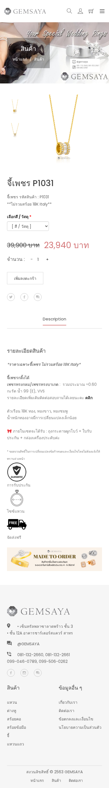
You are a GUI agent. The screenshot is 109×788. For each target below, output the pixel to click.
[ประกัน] (17, 472)
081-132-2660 (30, 655)
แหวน (12, 702)
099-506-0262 (53, 661)
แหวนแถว (15, 744)
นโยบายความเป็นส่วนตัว (80, 727)
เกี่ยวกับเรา (68, 702)
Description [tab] (54, 319)
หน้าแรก (20, 59)
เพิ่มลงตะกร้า (25, 278)
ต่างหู (11, 710)
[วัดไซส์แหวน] (17, 498)
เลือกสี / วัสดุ (19, 216)
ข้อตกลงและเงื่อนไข (76, 719)
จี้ (8, 735)
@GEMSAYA (28, 644)
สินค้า (56, 780)
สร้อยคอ (14, 719)
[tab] (15, 107)
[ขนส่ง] (17, 524)
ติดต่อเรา (66, 710)
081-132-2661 (57, 655)
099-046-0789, (23, 661)
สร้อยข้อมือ (16, 727)
